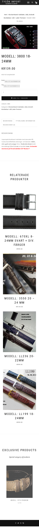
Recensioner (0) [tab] (9, 125)
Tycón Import (11, 1)
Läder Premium (21, 18)
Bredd (3, 80)
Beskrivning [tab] (7, 121)
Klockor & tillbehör (11, 3)
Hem (5, 15)
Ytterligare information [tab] (25, 121)
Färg (3, 84)
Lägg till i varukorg (20, 98)
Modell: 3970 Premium (19, 500)
